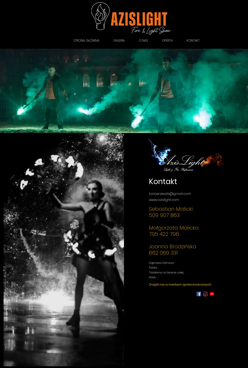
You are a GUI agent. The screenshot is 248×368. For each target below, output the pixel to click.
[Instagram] (205, 294)
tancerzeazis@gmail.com (170, 193)
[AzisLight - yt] (212, 294)
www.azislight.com (164, 199)
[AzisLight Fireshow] (199, 294)
